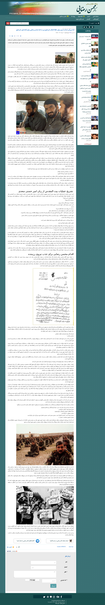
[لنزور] (50, 597)
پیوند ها (73, 16)
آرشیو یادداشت (87, 144)
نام (66, 562)
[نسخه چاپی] (8, 36)
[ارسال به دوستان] (9, 36)
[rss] (86, 27)
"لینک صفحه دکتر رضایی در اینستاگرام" (59, 541)
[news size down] (14, 36)
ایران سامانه (57, 603)
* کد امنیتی (64, 580)
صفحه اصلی (95, 16)
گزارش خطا (9, 547)
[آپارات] (92, 27)
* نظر (65, 572)
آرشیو (88, 16)
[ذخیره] (12, 35)
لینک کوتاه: (71, 547)
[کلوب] (57, 596)
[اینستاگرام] (89, 27)
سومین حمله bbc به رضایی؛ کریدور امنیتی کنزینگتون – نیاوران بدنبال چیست (85, 88)
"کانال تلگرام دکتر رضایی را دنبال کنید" (26, 541)
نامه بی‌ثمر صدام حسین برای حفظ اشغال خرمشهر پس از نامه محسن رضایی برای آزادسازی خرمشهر (45, 30)
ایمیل (65, 567)
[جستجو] (8, 23)
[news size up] (20, 36)
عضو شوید (80, 16)
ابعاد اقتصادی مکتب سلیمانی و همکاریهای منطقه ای (85, 67)
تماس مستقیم (63, 16)
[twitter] (84, 27)
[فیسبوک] (61, 597)
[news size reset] (17, 36)
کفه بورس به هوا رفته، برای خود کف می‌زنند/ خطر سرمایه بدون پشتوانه (85, 109)
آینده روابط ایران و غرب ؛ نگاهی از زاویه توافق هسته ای (85, 78)
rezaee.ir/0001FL (61, 546)
